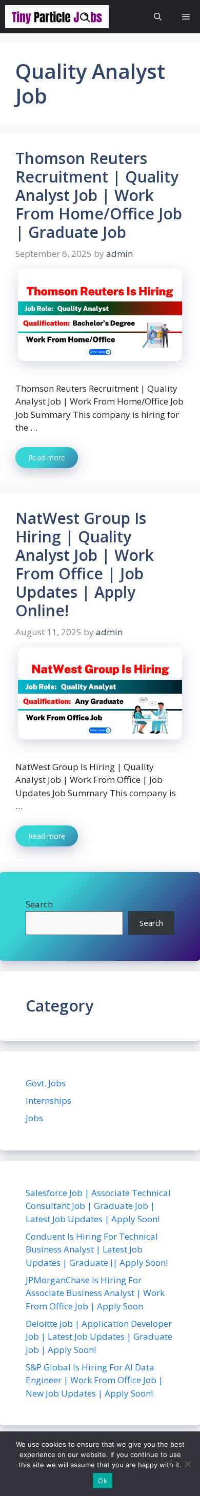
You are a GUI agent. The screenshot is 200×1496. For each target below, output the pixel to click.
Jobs (34, 1118)
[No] (187, 1464)
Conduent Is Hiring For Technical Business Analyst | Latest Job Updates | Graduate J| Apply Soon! (97, 1249)
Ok (102, 1481)
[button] (158, 16)
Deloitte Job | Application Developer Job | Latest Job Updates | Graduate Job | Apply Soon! (99, 1337)
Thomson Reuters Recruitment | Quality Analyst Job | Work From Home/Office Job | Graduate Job (98, 195)
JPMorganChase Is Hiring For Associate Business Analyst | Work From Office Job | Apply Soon (95, 1293)
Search (39, 904)
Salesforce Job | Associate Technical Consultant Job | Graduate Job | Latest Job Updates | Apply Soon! (98, 1206)
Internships (48, 1100)
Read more (46, 457)
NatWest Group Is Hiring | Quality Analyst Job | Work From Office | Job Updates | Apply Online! (84, 564)
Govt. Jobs (46, 1083)
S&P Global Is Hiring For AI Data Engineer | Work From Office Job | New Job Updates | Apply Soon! (94, 1380)
